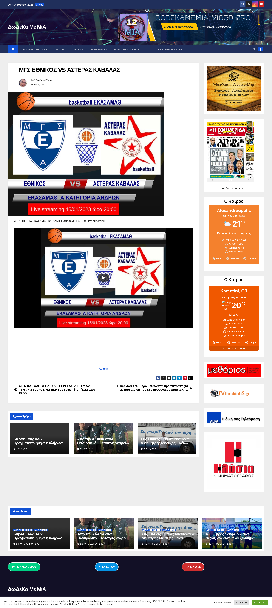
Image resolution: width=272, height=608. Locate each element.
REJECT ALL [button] (241, 602)
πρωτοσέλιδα (225, 188)
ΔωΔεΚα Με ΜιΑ (27, 27)
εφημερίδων (238, 188)
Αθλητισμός (41, 530)
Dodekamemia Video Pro (167, 49)
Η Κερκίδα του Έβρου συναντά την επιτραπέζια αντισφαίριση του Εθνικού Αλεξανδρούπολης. (152, 388)
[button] (254, 49)
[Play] (103, 278)
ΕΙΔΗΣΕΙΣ (59, 49)
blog (78, 49)
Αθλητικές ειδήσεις (23, 530)
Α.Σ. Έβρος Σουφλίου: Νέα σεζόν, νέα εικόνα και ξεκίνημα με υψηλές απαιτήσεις (230, 538)
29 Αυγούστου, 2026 (28, 544)
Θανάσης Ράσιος (44, 80)
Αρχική (103, 368)
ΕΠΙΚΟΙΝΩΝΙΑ (98, 49)
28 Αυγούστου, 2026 (92, 544)
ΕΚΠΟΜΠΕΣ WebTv (34, 49)
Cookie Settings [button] (222, 602)
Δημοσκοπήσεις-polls (129, 49)
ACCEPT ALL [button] (260, 602)
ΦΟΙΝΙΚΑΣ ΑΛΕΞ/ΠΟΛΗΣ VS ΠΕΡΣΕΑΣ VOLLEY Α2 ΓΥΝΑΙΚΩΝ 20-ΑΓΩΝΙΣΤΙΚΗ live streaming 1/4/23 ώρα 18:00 (57, 389)
